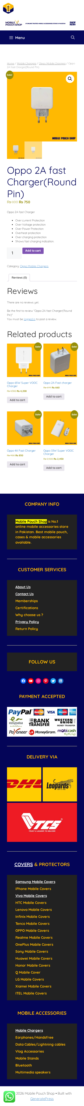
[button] (70, 79)
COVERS (23, 864)
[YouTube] (31, 681)
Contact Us (24, 594)
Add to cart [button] (17, 400)
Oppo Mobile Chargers (52, 63)
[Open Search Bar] (72, 37)
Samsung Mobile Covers (35, 882)
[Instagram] (38, 681)
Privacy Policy (27, 622)
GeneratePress (42, 1098)
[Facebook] (23, 681)
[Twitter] (53, 681)
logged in (29, 319)
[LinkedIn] (60, 681)
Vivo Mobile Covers (31, 895)
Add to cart (33, 250)
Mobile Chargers (26, 63)
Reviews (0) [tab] (19, 277)
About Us (23, 587)
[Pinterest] (46, 681)
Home (10, 63)
